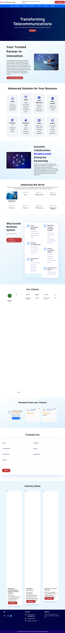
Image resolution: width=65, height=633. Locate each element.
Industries (17, 6)
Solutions (31, 6)
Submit (6, 470)
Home (12, 6)
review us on (15, 418)
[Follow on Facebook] (4, 615)
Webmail (52, 6)
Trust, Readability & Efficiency (34, 227)
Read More (12, 603)
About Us (45, 6)
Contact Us (60, 2)
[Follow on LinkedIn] (11, 616)
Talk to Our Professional (14, 78)
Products (24, 6)
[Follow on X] (8, 615)
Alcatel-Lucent (42, 153)
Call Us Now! (32, 30)
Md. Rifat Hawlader (35, 409)
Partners (39, 6)
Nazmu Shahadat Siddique (52, 409)
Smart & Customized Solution (50, 250)
